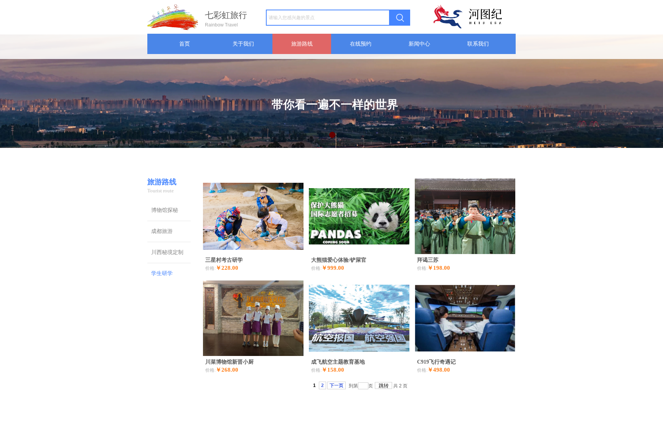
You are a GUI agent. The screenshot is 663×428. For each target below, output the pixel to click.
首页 (184, 44)
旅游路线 (302, 44)
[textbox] (328, 18)
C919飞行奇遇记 (436, 362)
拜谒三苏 (428, 260)
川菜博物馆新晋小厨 (229, 362)
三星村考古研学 (224, 260)
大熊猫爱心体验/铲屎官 (338, 260)
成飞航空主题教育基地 (338, 362)
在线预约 (360, 44)
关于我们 (243, 44)
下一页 (336, 385)
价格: (210, 268)
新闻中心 (419, 44)
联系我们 (478, 44)
